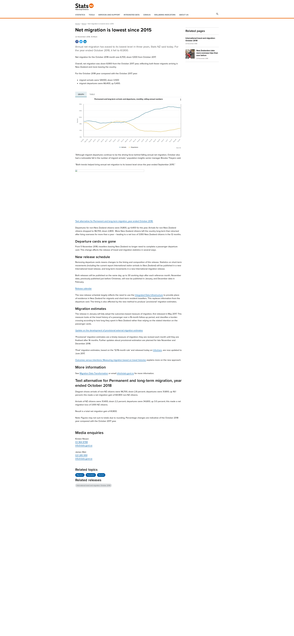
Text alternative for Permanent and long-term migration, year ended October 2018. (114, 221)
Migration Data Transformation (94, 373)
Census (147, 15)
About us (183, 15)
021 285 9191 (81, 455)
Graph (81, 94)
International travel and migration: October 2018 (93, 485)
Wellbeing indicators (164, 15)
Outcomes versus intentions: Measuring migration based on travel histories (110, 360)
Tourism (101, 475)
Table (92, 94)
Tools (92, 15)
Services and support (109, 15)
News (84, 24)
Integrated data (132, 15)
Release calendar (83, 288)
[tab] (81, 94)
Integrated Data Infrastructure (149, 295)
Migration (80, 475)
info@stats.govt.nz (125, 373)
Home (77, 24)
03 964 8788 (81, 442)
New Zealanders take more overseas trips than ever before (207, 53)
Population (91, 475)
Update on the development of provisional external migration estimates (109, 330)
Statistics (80, 15)
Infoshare (157, 350)
